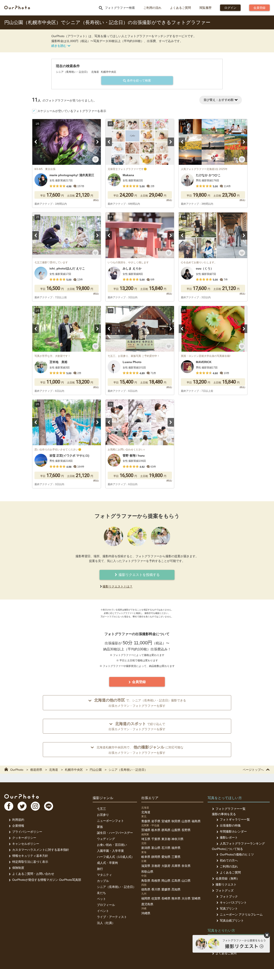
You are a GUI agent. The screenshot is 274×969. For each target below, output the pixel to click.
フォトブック (229, 896)
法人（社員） (106, 923)
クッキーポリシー (24, 837)
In (35, 806)
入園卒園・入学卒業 (110, 850)
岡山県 (165, 880)
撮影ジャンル (103, 798)
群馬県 (165, 830)
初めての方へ (229, 860)
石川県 (165, 847)
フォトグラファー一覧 (231, 808)
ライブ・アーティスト (112, 917)
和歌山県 (147, 871)
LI (48, 806)
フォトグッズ (225, 890)
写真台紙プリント (232, 920)
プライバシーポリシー (27, 831)
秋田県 (175, 821)
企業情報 (18, 825)
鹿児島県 (147, 904)
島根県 (155, 880)
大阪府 (165, 866)
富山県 (155, 847)
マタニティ (104, 875)
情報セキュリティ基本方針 (30, 855)
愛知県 (165, 856)
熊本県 (175, 898)
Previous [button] (35, 142)
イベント (103, 911)
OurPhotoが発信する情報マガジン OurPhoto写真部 (46, 879)
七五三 (101, 808)
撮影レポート (229, 837)
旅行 (100, 869)
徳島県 (145, 889)
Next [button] (97, 142)
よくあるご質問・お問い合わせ (33, 873)
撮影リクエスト (226, 884)
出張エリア (149, 798)
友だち (101, 893)
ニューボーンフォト (110, 820)
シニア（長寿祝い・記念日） (116, 887)
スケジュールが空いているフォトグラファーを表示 (71, 111)
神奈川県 (177, 839)
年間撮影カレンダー (233, 831)
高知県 (175, 889)
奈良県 (186, 866)
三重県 (175, 856)
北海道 (145, 812)
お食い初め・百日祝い (112, 844)
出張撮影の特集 (230, 825)
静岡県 (155, 856)
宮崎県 (196, 898)
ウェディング (106, 838)
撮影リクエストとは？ (118, 586)
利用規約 (18, 819)
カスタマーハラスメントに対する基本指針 (40, 849)
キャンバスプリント (233, 902)
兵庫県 (175, 866)
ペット (101, 899)
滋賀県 (145, 866)
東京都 (165, 839)
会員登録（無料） (228, 878)
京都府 (155, 866)
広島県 (175, 880)
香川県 (155, 889)
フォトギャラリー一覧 (235, 819)
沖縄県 (145, 913)
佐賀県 (155, 898)
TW (22, 806)
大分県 (186, 898)
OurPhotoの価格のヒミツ (237, 854)
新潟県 (145, 847)
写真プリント (229, 908)
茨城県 (145, 830)
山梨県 (175, 830)
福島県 (196, 821)
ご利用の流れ (152, 7)
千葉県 (155, 839)
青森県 (145, 821)
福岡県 (145, 898)
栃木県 (155, 830)
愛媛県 (165, 889)
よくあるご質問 (180, 7)
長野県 (186, 830)
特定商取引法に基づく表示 (30, 861)
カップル (103, 881)
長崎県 (165, 898)
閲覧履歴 (205, 7)
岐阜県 (145, 856)
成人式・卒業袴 (107, 863)
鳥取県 (145, 880)
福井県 (175, 847)
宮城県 (165, 821)
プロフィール (106, 905)
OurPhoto (21, 796)
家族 (100, 826)
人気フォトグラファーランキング (242, 843)
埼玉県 (145, 839)
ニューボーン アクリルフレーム (241, 914)
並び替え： (219, 99)
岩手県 (155, 821)
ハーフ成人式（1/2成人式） (115, 856)
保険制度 (18, 867)
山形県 (186, 821)
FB (8, 806)
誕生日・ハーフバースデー (115, 832)
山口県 (186, 880)
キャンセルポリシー (25, 843)
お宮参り (103, 814)
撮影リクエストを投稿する (139, 575)
